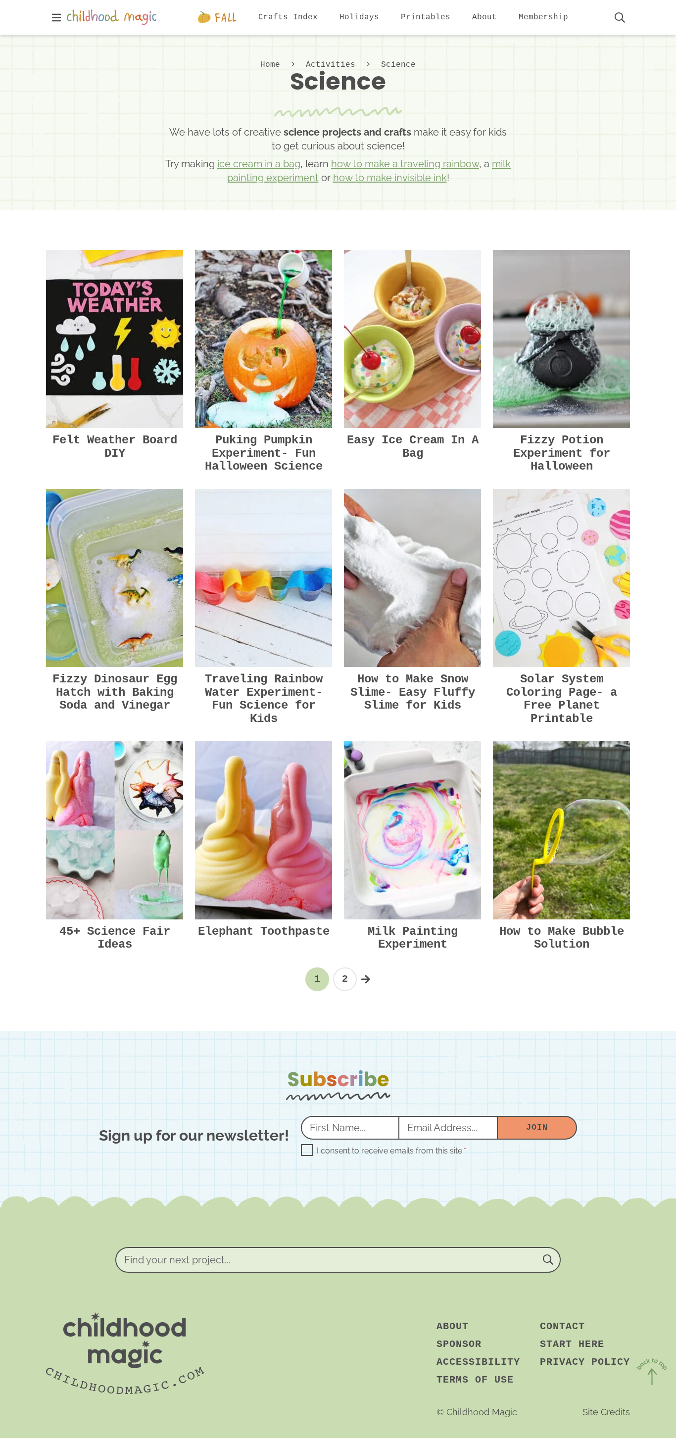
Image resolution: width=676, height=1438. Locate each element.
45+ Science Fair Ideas (114, 938)
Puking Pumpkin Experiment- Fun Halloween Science (264, 453)
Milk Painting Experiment (413, 938)
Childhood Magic (114, 17)
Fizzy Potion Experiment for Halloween (561, 453)
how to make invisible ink (390, 178)
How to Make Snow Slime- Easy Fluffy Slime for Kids (412, 692)
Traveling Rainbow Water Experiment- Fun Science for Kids (264, 698)
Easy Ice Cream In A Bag (413, 446)
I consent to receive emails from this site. (391, 1151)
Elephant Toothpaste (264, 931)
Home (270, 64)
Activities (330, 64)
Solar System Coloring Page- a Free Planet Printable (561, 698)
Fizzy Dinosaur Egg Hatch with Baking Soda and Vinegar (114, 692)
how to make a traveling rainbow (405, 164)
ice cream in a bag (258, 164)
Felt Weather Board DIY (114, 446)
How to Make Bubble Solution (561, 938)
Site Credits (606, 1412)
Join (536, 1127)
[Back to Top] (651, 1373)
